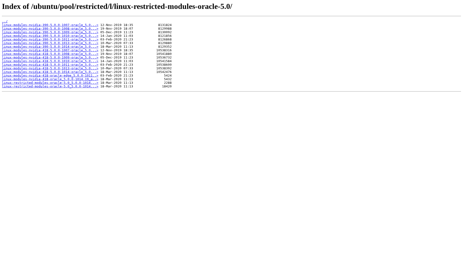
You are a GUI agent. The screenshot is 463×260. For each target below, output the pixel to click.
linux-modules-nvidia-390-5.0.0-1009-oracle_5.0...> (50, 32)
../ (5, 21)
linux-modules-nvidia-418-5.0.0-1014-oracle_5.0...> (50, 72)
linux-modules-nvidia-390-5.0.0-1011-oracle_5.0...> (50, 39)
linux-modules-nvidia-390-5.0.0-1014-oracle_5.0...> (50, 46)
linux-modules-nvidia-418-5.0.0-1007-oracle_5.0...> (50, 50)
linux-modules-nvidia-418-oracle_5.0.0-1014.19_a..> (50, 79)
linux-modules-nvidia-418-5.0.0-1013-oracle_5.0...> (50, 68)
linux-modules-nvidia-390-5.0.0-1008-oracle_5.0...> (50, 28)
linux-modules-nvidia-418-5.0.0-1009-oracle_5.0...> (50, 57)
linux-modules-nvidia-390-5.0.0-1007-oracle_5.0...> (50, 25)
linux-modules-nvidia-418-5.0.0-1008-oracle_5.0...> (50, 54)
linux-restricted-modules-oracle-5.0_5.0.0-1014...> (50, 82)
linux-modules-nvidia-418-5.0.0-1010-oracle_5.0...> (50, 61)
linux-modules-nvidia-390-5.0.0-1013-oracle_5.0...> (50, 43)
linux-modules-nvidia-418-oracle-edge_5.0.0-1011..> (50, 75)
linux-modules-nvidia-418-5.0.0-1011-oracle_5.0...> (50, 64)
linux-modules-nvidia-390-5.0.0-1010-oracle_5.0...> (50, 36)
